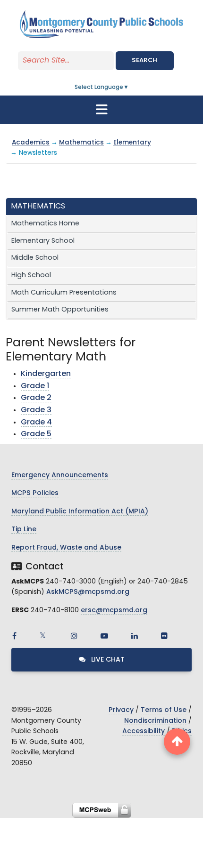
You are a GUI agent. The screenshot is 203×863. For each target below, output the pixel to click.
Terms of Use (163, 710)
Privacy (121, 710)
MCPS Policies (35, 493)
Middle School (35, 258)
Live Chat (107, 659)
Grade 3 (36, 410)
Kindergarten (46, 374)
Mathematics (81, 143)
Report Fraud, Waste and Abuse (66, 547)
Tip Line (23, 529)
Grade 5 (36, 434)
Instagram (74, 635)
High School (31, 275)
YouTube (104, 635)
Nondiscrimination (155, 721)
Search (144, 60)
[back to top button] (177, 741)
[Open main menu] (101, 109)
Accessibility (143, 731)
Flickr (164, 635)
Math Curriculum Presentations (64, 292)
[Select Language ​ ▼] (129, 87)
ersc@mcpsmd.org (114, 610)
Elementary (132, 143)
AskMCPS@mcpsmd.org (87, 592)
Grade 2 (36, 398)
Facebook (14, 635)
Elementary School (43, 241)
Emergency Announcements (59, 475)
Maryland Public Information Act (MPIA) (79, 511)
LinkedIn (134, 635)
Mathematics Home (45, 223)
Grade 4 (36, 422)
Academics (31, 143)
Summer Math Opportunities (60, 309)
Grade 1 (35, 386)
